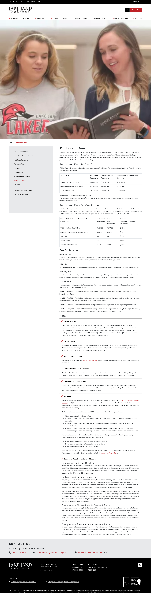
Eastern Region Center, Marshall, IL (23, 582)
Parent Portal (69, 341)
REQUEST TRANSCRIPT (97, 567)
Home (11, 143)
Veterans (17, 185)
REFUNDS (92, 570)
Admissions (40, 18)
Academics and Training (20, 18)
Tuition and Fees (20, 180)
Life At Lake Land (121, 18)
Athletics (42, 2)
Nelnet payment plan (90, 360)
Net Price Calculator (21, 160)
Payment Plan (19, 164)
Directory (13, 2)
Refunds (17, 168)
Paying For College (59, 18)
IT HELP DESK (77, 570)
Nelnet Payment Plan (73, 356)
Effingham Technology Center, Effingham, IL (63, 582)
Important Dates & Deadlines (24, 156)
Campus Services (100, 18)
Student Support (80, 18)
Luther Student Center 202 (90, 552)
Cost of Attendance (21, 152)
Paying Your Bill (70, 321)
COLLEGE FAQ (77, 567)
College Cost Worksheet (23, 190)
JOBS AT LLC (93, 564)
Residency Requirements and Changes (80, 459)
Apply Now (136, 10)
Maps (22, 2)
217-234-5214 (20, 552)
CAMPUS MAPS (78, 564)
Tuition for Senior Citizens (75, 381)
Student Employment (22, 176)
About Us (138, 18)
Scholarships (18, 172)
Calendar (31, 2)
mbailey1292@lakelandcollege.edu (52, 552)
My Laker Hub (137, 2)
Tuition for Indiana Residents (76, 369)
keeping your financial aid (108, 453)
